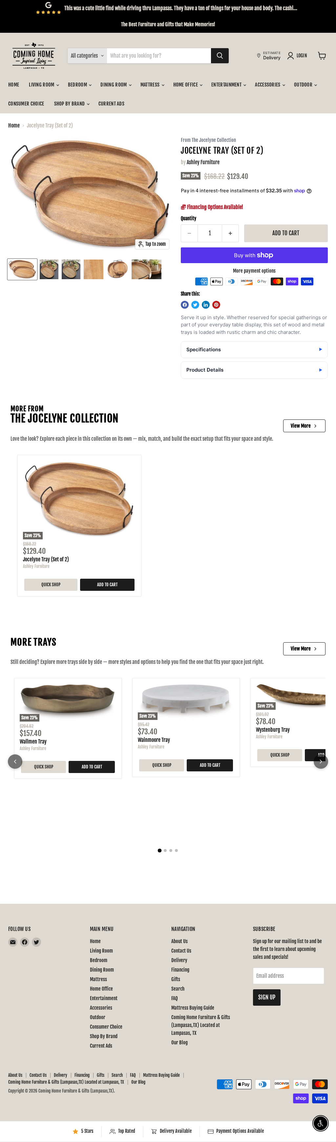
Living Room (42, 85)
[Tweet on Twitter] (195, 305)
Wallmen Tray (33, 741)
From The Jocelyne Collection (208, 140)
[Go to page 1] (160, 851)
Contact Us (181, 951)
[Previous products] (15, 761)
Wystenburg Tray (273, 729)
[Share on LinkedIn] (206, 305)
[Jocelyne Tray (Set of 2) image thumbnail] (22, 269)
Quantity (188, 218)
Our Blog (179, 1042)
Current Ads (111, 104)
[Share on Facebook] (185, 305)
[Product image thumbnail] (49, 269)
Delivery (179, 960)
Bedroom (78, 85)
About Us (179, 941)
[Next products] (321, 761)
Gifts (175, 979)
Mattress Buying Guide (192, 1008)
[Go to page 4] (176, 850)
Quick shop (50, 584)
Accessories (268, 85)
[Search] (220, 55)
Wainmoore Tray (154, 740)
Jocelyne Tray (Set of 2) (46, 559)
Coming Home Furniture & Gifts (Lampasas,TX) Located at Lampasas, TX (200, 1025)
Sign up (266, 997)
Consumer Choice (26, 104)
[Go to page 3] (170, 850)
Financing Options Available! (214, 207)
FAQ (174, 998)
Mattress (150, 85)
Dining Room (114, 85)
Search (177, 989)
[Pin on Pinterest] (216, 305)
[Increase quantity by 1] (230, 233)
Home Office (186, 85)
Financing (180, 970)
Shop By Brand (70, 104)
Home (13, 85)
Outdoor (303, 85)
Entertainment (226, 85)
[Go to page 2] (165, 850)
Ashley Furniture (203, 162)
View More (301, 426)
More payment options (254, 271)
